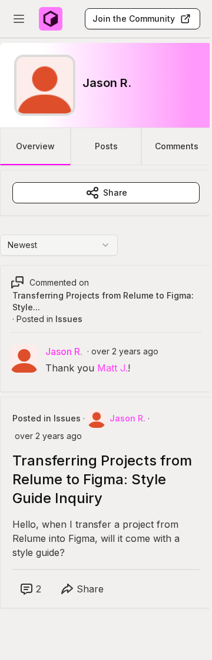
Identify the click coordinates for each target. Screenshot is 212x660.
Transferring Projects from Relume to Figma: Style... (103, 301)
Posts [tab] (106, 146)
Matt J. (112, 368)
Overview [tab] (35, 146)
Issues (68, 319)
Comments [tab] (176, 146)
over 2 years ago (124, 351)
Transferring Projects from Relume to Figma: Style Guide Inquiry (102, 479)
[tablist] (106, 146)
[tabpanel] (106, 401)
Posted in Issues (46, 418)
